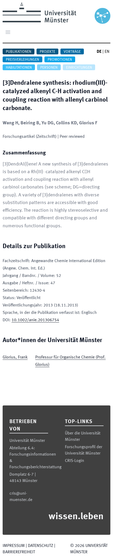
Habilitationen (19, 67)
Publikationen (18, 52)
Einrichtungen (79, 67)
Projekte (47, 52)
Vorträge (72, 52)
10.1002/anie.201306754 (35, 320)
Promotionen (60, 60)
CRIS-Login (74, 461)
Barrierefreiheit (19, 552)
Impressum (14, 546)
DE (99, 52)
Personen (49, 67)
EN (107, 52)
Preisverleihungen (22, 60)
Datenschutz (40, 546)
